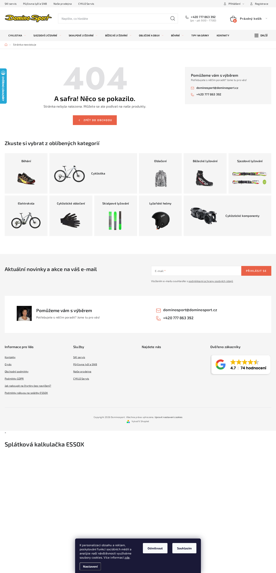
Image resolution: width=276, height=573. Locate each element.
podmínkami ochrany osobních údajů (211, 281)
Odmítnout (155, 548)
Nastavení (90, 566)
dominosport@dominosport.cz (217, 87)
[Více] (261, 35)
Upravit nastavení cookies (168, 417)
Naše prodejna (63, 3)
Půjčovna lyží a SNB (35, 3)
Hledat (172, 18)
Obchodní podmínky (16, 371)
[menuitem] (17, 35)
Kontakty (10, 357)
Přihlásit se (256, 270)
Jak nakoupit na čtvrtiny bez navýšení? (28, 385)
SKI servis (11, 3)
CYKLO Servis (86, 3)
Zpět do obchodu (98, 120)
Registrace (261, 3)
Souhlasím (184, 548)
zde (127, 557)
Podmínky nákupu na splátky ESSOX (26, 392)
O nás (8, 364)
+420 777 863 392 (203, 17)
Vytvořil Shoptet (140, 421)
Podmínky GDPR (14, 378)
